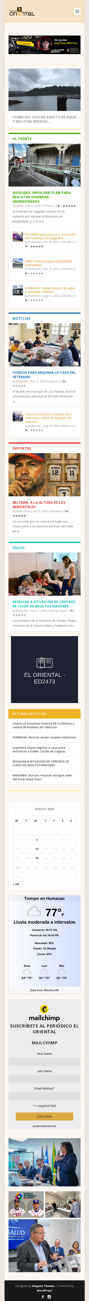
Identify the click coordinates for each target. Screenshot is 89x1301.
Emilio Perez (23, 511)
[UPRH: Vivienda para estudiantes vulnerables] (18, 263)
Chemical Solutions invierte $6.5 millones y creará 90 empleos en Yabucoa (48, 418)
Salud (63, 610)
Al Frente (47, 206)
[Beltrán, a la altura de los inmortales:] (44, 474)
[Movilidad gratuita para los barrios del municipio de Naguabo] (18, 236)
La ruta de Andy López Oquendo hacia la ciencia (43, 119)
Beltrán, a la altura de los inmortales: (39, 504)
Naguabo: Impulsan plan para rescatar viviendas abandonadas (42, 197)
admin (20, 206)
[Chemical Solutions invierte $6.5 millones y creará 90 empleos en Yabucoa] (18, 416)
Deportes (55, 511)
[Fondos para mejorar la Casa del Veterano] (44, 344)
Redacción (35, 242)
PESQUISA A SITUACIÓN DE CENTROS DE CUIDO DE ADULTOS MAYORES (44, 604)
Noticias (53, 381)
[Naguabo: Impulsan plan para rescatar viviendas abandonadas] (44, 165)
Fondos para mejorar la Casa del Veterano (44, 374)
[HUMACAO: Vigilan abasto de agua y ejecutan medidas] (18, 290)
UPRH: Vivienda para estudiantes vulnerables (48, 263)
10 (75, 73)
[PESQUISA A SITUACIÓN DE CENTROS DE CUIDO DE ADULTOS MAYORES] (44, 574)
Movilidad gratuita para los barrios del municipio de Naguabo (50, 236)
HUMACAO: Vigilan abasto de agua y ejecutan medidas (50, 290)
